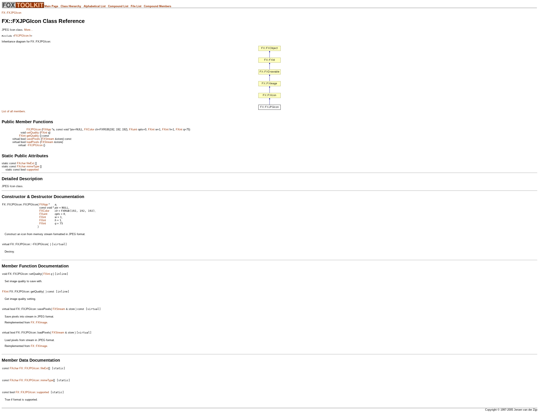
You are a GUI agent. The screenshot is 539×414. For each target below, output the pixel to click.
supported (33, 169)
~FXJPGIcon (35, 145)
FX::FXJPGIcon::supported (32, 392)
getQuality (33, 135)
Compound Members (157, 6)
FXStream (48, 138)
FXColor (89, 129)
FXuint (133, 129)
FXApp (47, 129)
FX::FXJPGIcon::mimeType (36, 380)
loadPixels (33, 142)
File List (136, 6)
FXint (151, 129)
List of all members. (14, 111)
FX (3, 12)
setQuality (33, 132)
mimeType (33, 166)
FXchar (21, 163)
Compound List (118, 6)
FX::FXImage (39, 322)
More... (28, 29)
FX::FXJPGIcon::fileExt (33, 368)
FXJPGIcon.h (22, 35)
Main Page (51, 6)
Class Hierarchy (71, 6)
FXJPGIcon (14, 12)
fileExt (30, 163)
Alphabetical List (94, 6)
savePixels (33, 138)
